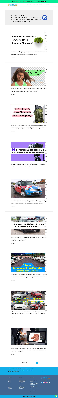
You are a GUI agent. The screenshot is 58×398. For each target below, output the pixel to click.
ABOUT (44, 4)
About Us (9, 381)
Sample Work (9, 383)
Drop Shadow (21, 383)
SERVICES (28, 4)
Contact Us (9, 382)
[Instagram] (44, 382)
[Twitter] (43, 382)
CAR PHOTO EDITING (35, 4)
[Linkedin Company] (47, 382)
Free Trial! (43, 1)
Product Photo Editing (22, 381)
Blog (8, 386)
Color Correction (21, 382)
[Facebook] (42, 382)
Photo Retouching (21, 387)
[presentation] (30, 4)
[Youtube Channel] (49, 382)
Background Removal (22, 386)
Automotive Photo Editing (22, 380)
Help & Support (10, 388)
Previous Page (24, 362)
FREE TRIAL (48, 4)
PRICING (40, 4)
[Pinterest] (46, 382)
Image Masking (21, 388)
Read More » (13, 57)
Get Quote (9, 380)
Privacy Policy (10, 389)
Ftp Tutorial (9, 387)
